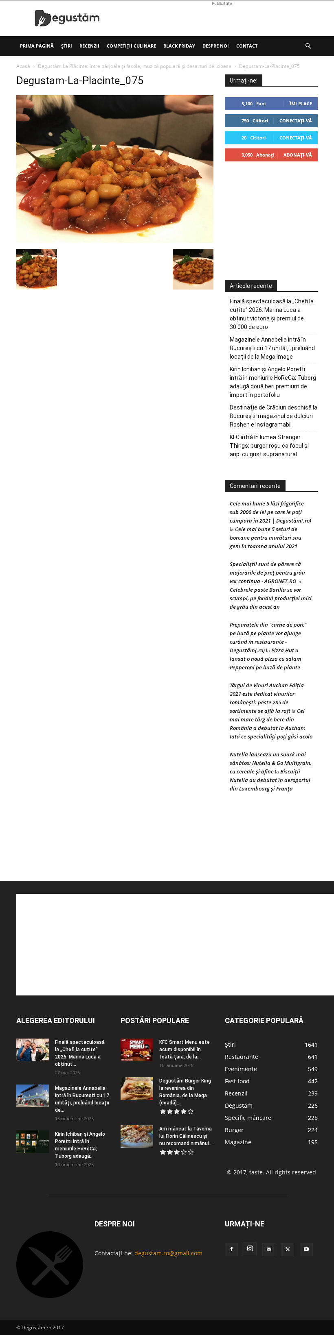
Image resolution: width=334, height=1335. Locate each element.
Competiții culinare (131, 46)
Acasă (23, 66)
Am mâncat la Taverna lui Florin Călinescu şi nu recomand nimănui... (186, 1136)
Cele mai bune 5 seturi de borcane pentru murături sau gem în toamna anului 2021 (265, 537)
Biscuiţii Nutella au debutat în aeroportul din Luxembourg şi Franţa (270, 780)
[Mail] (268, 1249)
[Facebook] (231, 1249)
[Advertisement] (222, 18)
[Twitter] (287, 1249)
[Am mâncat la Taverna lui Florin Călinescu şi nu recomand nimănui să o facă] (137, 1136)
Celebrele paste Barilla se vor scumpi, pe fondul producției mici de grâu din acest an (271, 598)
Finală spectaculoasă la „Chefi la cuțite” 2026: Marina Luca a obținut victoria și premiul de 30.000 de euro (272, 314)
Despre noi (215, 46)
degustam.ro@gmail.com (168, 1253)
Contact (246, 46)
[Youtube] (306, 1249)
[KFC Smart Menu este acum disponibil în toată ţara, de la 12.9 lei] (137, 1050)
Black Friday (179, 46)
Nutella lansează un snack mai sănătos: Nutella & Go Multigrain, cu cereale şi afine (271, 763)
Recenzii (89, 46)
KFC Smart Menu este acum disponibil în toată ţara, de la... (184, 1049)
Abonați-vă (297, 155)
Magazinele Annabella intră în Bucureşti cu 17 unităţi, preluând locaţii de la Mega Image (272, 348)
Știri (66, 46)
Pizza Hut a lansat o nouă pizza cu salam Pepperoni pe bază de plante (265, 659)
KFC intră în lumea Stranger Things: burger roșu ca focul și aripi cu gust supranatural (269, 445)
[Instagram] (250, 1248)
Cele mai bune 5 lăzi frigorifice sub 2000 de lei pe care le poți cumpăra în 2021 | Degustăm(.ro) (270, 512)
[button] (308, 46)
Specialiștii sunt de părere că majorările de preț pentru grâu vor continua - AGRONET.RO (267, 572)
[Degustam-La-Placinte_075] (114, 240)
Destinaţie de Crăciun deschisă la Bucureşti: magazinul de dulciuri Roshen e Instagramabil (273, 416)
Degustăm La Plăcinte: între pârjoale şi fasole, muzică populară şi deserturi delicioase (134, 66)
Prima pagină (37, 46)
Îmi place (301, 103)
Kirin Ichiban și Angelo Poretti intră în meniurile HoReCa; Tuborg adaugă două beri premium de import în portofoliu (273, 382)
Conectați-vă (295, 121)
